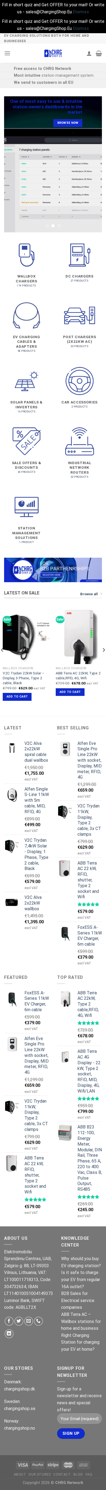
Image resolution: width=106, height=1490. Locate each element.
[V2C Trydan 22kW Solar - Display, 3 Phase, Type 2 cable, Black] (26, 635)
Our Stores (40, 1474)
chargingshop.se (19, 1408)
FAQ (89, 1474)
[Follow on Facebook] (9, 1321)
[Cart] (99, 53)
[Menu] (7, 53)
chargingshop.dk (19, 1389)
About (20, 1474)
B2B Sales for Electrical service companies (77, 1300)
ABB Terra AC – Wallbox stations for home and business (81, 1321)
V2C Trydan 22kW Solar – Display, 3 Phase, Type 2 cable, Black (23, 678)
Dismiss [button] (81, 11)
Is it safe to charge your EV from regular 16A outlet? (80, 1279)
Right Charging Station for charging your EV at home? (80, 1342)
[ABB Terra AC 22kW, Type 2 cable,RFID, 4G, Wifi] (79, 635)
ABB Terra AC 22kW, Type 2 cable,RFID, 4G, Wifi (78, 675)
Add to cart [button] (17, 696)
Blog (78, 1474)
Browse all (89, 594)
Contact (62, 1474)
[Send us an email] (28, 1321)
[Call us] (38, 1321)
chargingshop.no (19, 1428)
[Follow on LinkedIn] (9, 1333)
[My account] (89, 53)
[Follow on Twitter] (18, 1321)
